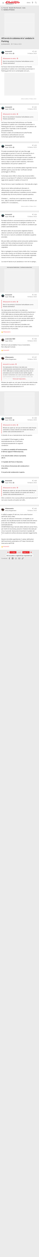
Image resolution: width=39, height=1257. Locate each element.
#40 (35, 508)
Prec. (14, 552)
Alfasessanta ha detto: (9, 58)
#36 (35, 339)
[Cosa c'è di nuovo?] (32, 2)
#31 (35, 51)
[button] (3, 2)
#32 (35, 107)
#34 (35, 214)
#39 (35, 481)
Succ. (25, 552)
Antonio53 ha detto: (9, 364)
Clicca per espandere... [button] (19, 379)
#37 (35, 357)
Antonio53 (6, 44)
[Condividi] (33, 51)
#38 (35, 418)
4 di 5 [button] (19, 552)
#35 (35, 295)
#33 (35, 145)
